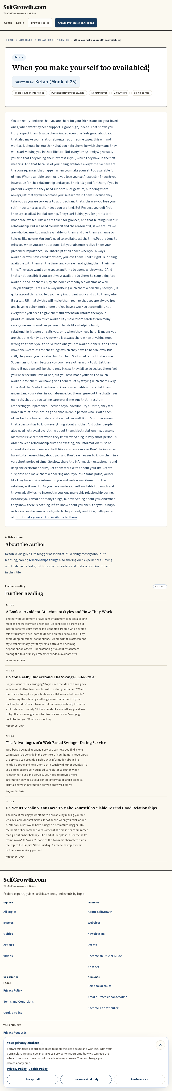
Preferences (139, 1079)
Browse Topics (40, 23)
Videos (8, 956)
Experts (8, 923)
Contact (93, 967)
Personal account (100, 986)
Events (92, 945)
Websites (94, 923)
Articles (26, 40)
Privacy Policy (12, 990)
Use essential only (86, 1079)
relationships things (43, 560)
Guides (8, 934)
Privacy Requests (15, 1032)
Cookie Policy (12, 1013)
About (8, 23)
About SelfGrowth (100, 912)
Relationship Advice (53, 40)
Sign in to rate (141, 93)
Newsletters (96, 934)
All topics (9, 912)
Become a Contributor (103, 1008)
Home (10, 40)
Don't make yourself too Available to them (46, 517)
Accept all (33, 1079)
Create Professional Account (107, 997)
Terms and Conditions (18, 1002)
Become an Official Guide (105, 956)
